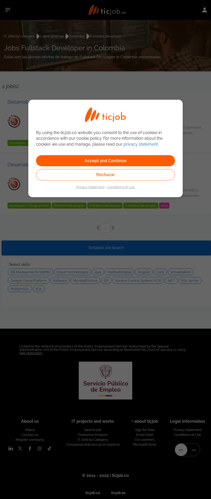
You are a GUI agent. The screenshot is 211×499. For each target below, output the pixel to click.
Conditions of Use (121, 187)
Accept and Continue (106, 160)
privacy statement (141, 144)
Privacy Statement (90, 187)
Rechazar (105, 174)
